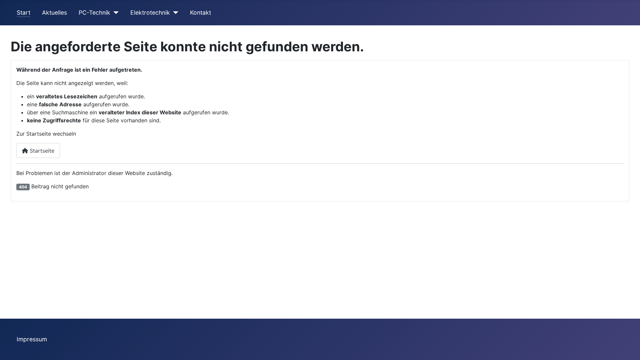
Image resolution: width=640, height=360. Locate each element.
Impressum (32, 339)
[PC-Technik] (114, 12)
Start (23, 12)
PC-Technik (94, 12)
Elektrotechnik (150, 12)
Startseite (41, 150)
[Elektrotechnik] (174, 12)
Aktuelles (54, 12)
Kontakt (200, 12)
